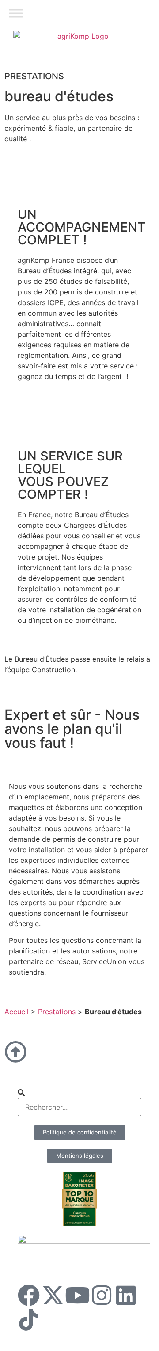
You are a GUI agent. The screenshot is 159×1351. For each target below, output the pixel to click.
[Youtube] (77, 1295)
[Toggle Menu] (16, 13)
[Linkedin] (126, 1295)
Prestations (57, 1011)
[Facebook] (29, 1295)
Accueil (16, 1011)
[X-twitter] (53, 1295)
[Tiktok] (29, 1320)
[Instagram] (102, 1295)
